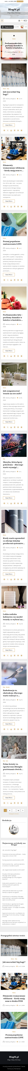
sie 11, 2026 (22, 1005)
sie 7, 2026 (21, 1041)
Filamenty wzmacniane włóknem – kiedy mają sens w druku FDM (13, 169)
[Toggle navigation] (19, 20)
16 (18, 810)
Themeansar (17, 1068)
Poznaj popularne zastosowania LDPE (12, 243)
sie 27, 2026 (21, 966)
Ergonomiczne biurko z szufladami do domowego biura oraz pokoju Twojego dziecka (13, 914)
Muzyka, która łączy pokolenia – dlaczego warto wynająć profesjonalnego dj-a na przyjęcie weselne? (13, 467)
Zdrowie (7, 687)
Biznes (14, 39)
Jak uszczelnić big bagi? (11, 93)
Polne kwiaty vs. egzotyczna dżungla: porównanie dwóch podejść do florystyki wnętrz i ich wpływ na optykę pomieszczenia (13, 771)
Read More (8, 125)
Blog (8, 88)
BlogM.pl (14, 10)
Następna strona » (14, 814)
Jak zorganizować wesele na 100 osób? (14, 46)
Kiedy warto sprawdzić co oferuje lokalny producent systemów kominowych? (14, 542)
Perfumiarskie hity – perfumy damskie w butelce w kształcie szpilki (13, 319)
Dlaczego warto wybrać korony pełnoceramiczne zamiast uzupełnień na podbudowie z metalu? (14, 922)
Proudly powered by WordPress (12, 1066)
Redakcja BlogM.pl (12, 51)
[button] (2, 20)
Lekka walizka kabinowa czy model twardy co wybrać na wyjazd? (12, 618)
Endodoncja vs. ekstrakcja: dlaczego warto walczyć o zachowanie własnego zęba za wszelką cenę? (13, 695)
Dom (7, 760)
